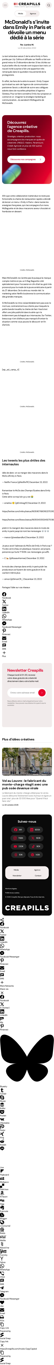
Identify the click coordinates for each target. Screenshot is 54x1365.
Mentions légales (11, 889)
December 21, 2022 (36, 503)
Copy (31, 1348)
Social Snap (5, 1338)
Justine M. (29, 44)
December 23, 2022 (38, 482)
